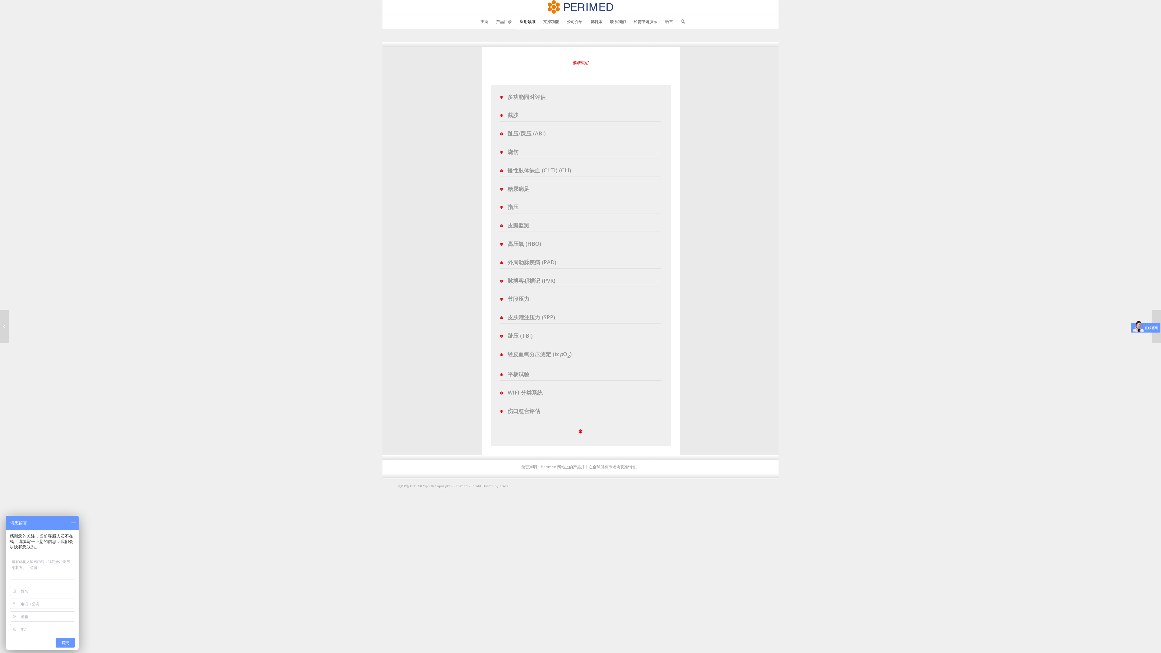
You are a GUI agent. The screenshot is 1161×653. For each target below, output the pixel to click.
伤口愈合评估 (524, 410)
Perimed (461, 486)
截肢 (513, 115)
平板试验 (518, 374)
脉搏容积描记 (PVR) (531, 280)
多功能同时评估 (527, 96)
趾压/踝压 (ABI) (527, 133)
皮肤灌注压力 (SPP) (531, 317)
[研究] (4, 326)
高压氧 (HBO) (524, 243)
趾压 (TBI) (520, 335)
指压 (513, 206)
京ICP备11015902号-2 (414, 486)
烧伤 (513, 151)
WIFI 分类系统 (525, 392)
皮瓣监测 (518, 225)
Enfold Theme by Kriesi (490, 486)
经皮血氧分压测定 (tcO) (540, 354)
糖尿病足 (518, 188)
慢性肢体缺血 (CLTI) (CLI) (539, 170)
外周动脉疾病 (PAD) (532, 262)
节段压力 (518, 298)
